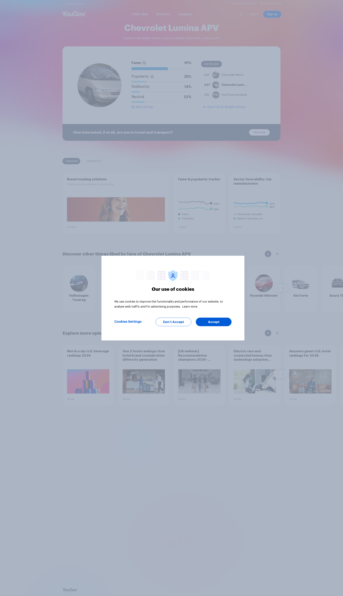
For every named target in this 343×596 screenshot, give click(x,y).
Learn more (189, 306)
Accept (214, 321)
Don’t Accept (173, 321)
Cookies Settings (128, 321)
